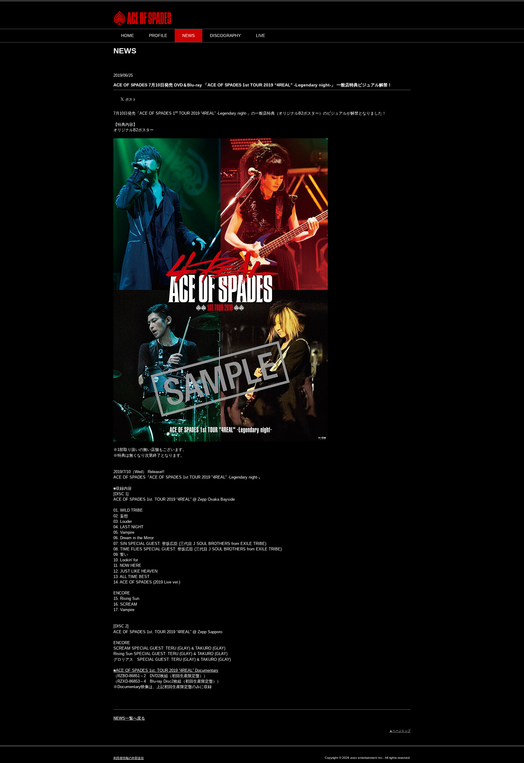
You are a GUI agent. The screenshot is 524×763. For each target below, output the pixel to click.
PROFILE (158, 35)
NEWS (188, 35)
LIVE (260, 35)
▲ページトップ (400, 730)
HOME (127, 35)
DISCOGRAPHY (225, 35)
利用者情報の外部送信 (128, 758)
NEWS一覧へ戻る (129, 718)
